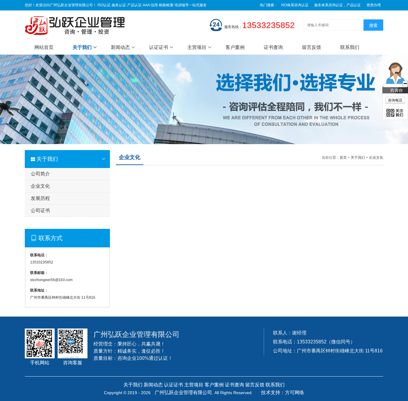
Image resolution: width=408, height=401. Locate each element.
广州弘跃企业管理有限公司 (183, 392)
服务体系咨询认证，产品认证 (337, 5)
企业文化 (40, 186)
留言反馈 (311, 47)
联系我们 (349, 47)
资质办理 (373, 5)
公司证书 (40, 210)
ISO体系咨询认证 (295, 5)
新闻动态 (120, 47)
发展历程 (40, 198)
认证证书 (158, 47)
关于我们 (82, 47)
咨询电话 (395, 100)
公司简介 (40, 173)
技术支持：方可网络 (282, 392)
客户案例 (235, 47)
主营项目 (196, 47)
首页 (343, 157)
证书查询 (273, 47)
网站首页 (43, 47)
